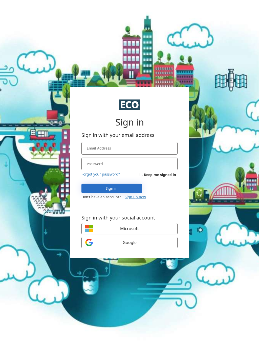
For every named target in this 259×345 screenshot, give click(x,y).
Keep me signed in (160, 174)
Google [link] (130, 242)
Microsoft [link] (129, 228)
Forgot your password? (100, 174)
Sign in (112, 188)
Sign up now (135, 196)
